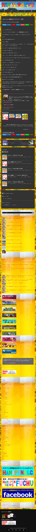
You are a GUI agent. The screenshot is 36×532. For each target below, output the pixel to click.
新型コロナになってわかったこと (7, 444)
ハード (3, 424)
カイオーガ (23, 124)
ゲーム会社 (3, 411)
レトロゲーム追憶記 (5, 437)
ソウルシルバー (5, 125)
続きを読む (5, 91)
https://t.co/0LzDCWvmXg (12, 361)
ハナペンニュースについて (6, 420)
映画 (3, 448)
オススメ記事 (4, 403)
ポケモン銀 (18, 125)
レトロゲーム (4, 436)
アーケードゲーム (4, 399)
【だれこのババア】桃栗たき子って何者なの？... (13, 250)
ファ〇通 (3, 425)
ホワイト (15, 125)
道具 (3, 457)
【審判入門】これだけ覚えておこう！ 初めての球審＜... (14, 225)
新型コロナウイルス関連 (5, 445)
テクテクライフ (4, 417)
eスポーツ (3, 379)
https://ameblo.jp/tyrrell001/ (7, 105)
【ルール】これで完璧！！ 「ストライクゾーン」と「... (14, 222)
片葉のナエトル (30, 129)
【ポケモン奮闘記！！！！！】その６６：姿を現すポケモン (18, 175)
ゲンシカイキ (31, 124)
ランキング (3, 433)
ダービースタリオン (5, 416)
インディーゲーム (4, 401)
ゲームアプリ (4, 405)
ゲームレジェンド (4, 409)
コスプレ (3, 413)
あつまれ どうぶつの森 (5, 388)
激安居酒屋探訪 (4, 453)
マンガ (3, 429)
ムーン (22, 125)
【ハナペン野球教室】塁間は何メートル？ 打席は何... (14, 232)
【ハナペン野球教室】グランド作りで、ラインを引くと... (14, 229)
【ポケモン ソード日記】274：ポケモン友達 (15, 155)
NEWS (3, 384)
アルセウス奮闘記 (14, 14)
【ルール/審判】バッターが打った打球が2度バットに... (14, 218)
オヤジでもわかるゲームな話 (6, 404)
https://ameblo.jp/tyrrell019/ (7, 103)
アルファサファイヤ (18, 124)
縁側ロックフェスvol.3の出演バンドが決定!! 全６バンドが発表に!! (12, 260)
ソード (9, 125)
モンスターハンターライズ (6, 432)
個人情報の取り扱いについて (6, 504)
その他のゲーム (4, 391)
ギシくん (26, 124)
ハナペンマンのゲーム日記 (6, 421)
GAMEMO (3, 380)
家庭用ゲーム (4, 438)
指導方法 (3, 442)
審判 (3, 440)
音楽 (3, 458)
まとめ (3, 395)
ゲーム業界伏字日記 (5, 412)
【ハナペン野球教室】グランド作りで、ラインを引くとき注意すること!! (17, 286)
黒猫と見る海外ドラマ (5, 461)
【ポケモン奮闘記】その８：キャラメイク (15, 161)
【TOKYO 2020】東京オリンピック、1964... (13, 239)
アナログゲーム (4, 396)
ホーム (3, 14)
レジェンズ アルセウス (30, 125)
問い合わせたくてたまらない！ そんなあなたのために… (10, 505)
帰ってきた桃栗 (4, 441)
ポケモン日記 (8, 14)
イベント (3, 400)
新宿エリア (3, 446)
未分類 (3, 449)
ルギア (25, 125)
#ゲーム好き (6, 361)
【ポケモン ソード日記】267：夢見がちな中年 (15, 181)
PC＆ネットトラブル (5, 387)
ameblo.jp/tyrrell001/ (6, 108)
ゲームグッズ (4, 407)
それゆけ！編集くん (5, 392)
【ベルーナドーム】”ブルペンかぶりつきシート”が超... (14, 236)
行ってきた (3, 454)
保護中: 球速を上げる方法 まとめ (7, 267)
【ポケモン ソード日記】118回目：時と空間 (15, 168)
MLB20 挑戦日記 (4, 383)
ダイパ (12, 125)
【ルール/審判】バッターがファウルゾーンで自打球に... (14, 243)
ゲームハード (4, 408)
